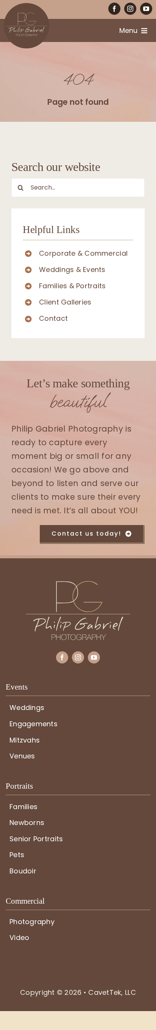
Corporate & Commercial (83, 253)
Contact (53, 318)
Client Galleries (65, 302)
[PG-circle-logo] (26, 6)
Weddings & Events (72, 269)
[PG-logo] (78, 584)
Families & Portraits (72, 286)
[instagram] (130, 9)
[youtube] (146, 9)
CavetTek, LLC (112, 992)
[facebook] (114, 9)
